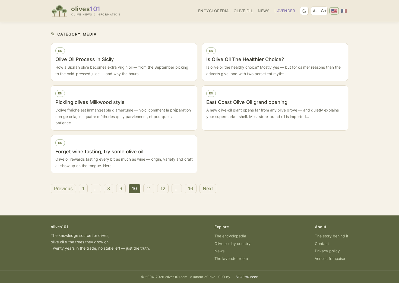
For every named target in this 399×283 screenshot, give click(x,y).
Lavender (284, 10)
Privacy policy (327, 251)
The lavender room (231, 258)
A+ (324, 10)
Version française (330, 258)
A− (315, 11)
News (264, 10)
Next (208, 188)
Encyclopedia (213, 10)
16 (190, 188)
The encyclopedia (230, 236)
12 (162, 188)
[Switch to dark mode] (304, 11)
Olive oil (243, 10)
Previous (63, 188)
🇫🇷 (344, 11)
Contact (322, 243)
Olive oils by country (232, 243)
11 (149, 188)
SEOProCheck (247, 277)
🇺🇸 (334, 11)
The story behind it (331, 236)
